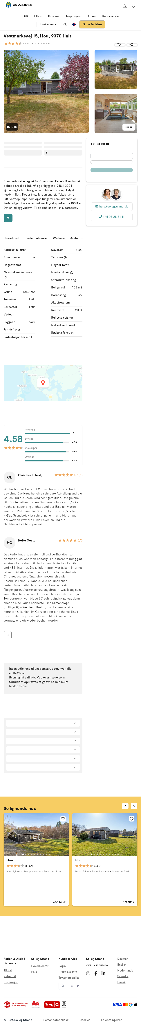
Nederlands (125, 971)
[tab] (23, 854)
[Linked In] (103, 973)
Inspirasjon (73, 16)
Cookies (84, 1020)
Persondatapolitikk (55, 1020)
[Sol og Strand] (19, 5)
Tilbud (38, 16)
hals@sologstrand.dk (113, 207)
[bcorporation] (65, 1007)
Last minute (48, 24)
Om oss (91, 16)
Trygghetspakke (69, 978)
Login (62, 966)
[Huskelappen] (133, 6)
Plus (34, 972)
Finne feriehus (92, 24)
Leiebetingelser (111, 1020)
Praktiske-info (68, 972)
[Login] (125, 6)
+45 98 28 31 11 (113, 217)
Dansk (121, 982)
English (121, 965)
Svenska (122, 976)
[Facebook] (95, 973)
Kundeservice (111, 16)
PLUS (24, 16)
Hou (10, 860)
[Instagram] (88, 973)
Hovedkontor (39, 966)
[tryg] (53, 1007)
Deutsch (122, 959)
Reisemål (54, 16)
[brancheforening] (16, 1007)
